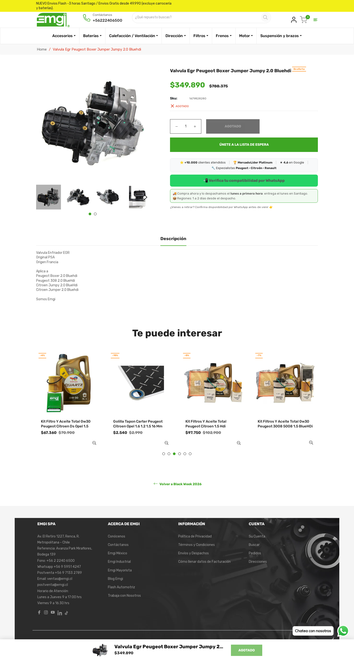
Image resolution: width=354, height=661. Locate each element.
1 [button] (90, 214)
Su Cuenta (257, 536)
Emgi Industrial (119, 562)
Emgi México (117, 553)
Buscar (254, 545)
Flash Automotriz (121, 587)
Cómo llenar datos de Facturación (204, 562)
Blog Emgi (115, 579)
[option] (69, 402)
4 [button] (179, 453)
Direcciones (258, 562)
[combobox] (197, 17)
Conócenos (116, 536)
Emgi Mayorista (120, 570)
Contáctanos (118, 545)
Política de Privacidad (195, 536)
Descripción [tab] (173, 238)
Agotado (246, 650)
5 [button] (185, 453)
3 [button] (174, 453)
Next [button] (146, 197)
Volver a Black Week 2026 (180, 484)
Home (42, 49)
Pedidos (255, 553)
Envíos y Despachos (193, 553)
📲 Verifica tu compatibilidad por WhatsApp (244, 180)
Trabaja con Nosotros (124, 596)
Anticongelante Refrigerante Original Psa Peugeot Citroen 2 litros (284, 426)
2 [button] (95, 214)
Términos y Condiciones (196, 545)
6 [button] (190, 453)
